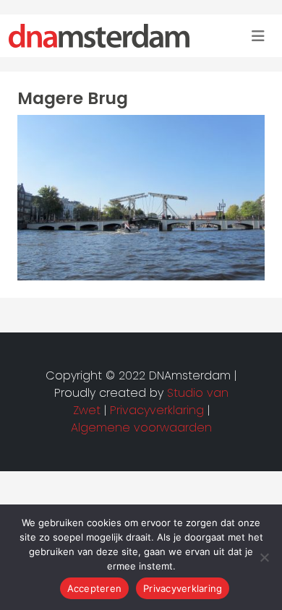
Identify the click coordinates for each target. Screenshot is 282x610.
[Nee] (264, 557)
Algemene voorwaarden (141, 427)
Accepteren (94, 588)
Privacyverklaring (182, 588)
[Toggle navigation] (258, 36)
